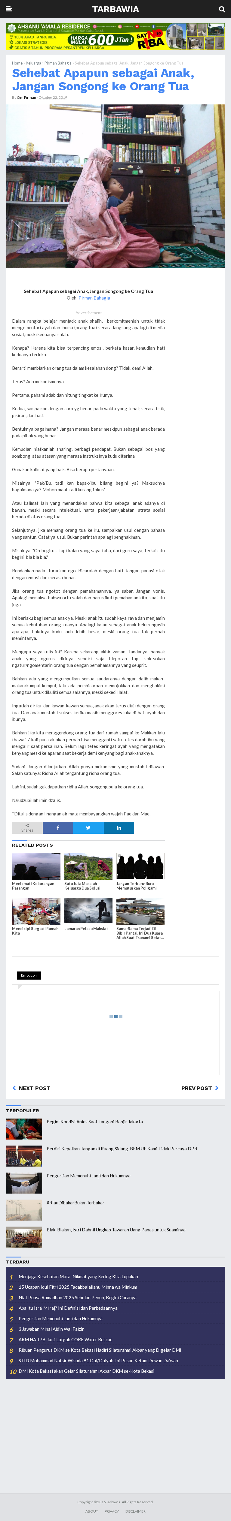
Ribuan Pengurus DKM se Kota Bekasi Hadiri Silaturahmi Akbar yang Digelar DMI (100, 1350)
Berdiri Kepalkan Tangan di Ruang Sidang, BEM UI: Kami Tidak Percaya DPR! (123, 1148)
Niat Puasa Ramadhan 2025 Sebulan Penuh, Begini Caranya (78, 1297)
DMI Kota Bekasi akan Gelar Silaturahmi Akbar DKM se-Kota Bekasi (86, 1371)
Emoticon (29, 975)
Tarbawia (115, 9)
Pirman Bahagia (58, 63)
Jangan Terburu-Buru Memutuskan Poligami (136, 885)
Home (17, 63)
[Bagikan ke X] (88, 828)
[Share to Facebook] (58, 828)
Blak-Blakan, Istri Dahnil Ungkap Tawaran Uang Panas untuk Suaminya (116, 1229)
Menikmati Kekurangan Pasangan (33, 885)
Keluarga (33, 63)
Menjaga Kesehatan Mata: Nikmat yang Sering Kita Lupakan (78, 1276)
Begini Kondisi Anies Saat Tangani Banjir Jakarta (95, 1121)
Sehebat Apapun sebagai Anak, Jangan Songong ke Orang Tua (103, 80)
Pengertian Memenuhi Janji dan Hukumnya (89, 1175)
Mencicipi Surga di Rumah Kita (35, 930)
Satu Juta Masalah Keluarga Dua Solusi (82, 885)
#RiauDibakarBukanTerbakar (75, 1202)
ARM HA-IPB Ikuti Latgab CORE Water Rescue (65, 1339)
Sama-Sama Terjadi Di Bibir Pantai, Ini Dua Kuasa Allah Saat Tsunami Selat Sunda (139, 933)
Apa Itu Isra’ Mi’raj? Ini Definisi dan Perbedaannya (68, 1308)
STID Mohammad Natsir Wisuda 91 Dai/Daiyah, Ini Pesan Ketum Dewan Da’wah (98, 1360)
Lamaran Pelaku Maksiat (86, 928)
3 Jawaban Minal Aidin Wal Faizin (52, 1329)
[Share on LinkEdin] (119, 828)
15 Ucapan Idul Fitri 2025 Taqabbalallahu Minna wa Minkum (78, 1287)
